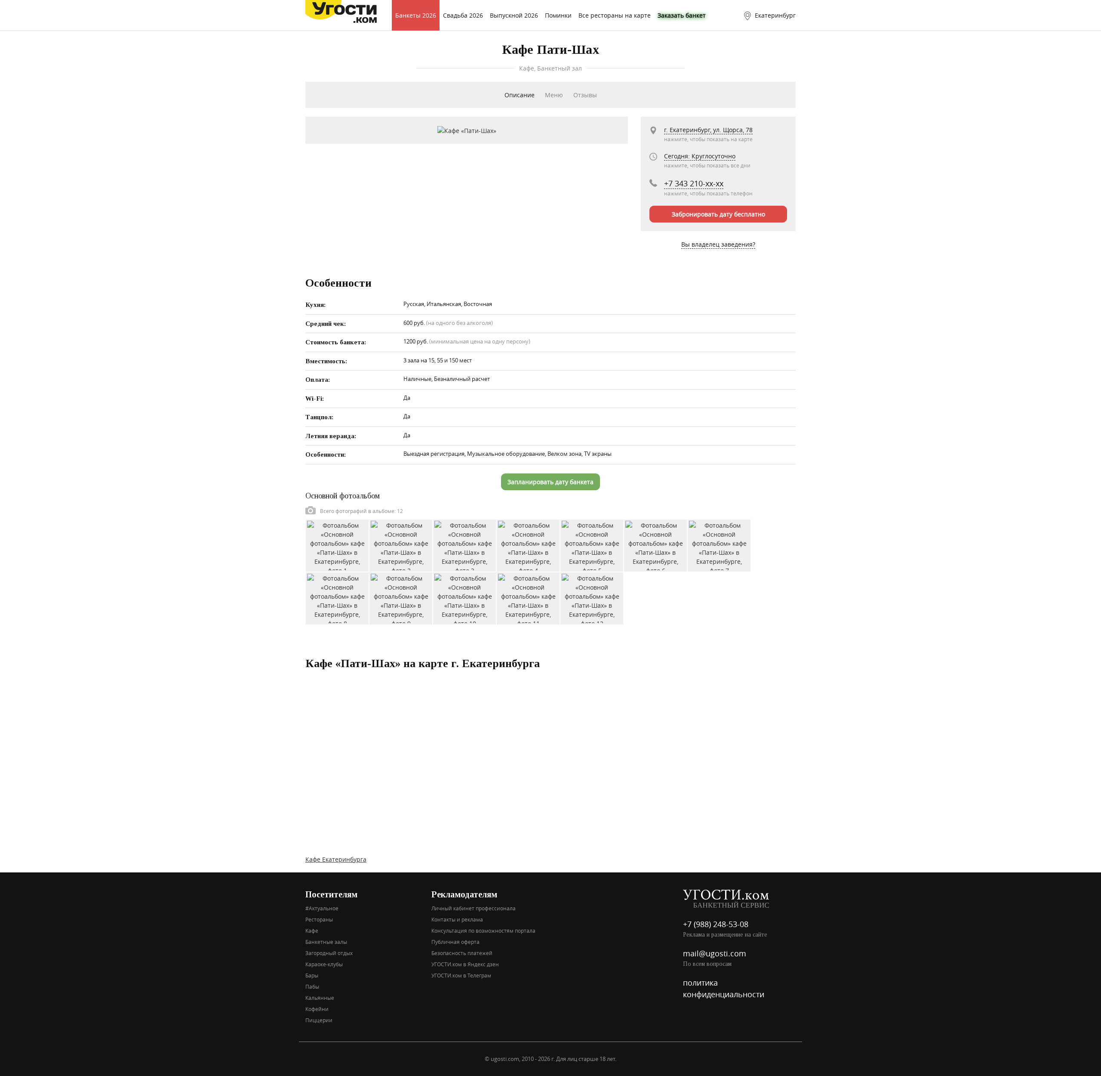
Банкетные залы (326, 941)
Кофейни (317, 1008)
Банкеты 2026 (415, 15)
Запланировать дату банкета (550, 482)
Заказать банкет (682, 15)
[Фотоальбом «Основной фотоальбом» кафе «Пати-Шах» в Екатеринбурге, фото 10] (464, 598)
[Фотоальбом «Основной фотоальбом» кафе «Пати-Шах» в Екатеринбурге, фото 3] (464, 545)
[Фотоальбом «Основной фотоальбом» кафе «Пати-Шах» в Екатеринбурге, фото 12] (592, 598)
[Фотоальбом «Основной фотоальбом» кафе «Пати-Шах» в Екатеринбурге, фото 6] (655, 545)
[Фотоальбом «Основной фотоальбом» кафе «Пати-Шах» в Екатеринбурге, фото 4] (528, 545)
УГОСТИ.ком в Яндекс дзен (465, 964)
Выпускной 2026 (514, 15)
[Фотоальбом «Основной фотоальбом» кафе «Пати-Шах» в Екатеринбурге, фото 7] (719, 545)
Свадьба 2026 (463, 15)
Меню (554, 95)
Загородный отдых (329, 952)
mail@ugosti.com (714, 953)
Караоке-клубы (324, 964)
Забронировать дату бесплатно (718, 214)
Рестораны (319, 919)
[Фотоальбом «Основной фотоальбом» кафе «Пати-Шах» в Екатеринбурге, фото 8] (337, 598)
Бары (311, 975)
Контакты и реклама (457, 919)
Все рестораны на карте (614, 15)
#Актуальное (321, 908)
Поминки (558, 15)
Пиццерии (318, 1020)
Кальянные (319, 997)
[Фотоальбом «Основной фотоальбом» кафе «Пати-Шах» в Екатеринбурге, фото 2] (401, 545)
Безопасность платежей (461, 952)
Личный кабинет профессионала (473, 908)
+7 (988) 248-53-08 (715, 924)
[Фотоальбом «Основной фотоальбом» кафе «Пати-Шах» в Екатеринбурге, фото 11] (528, 598)
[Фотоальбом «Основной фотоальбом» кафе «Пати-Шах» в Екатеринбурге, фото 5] (592, 545)
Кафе (311, 930)
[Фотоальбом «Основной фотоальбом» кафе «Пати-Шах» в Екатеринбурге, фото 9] (401, 598)
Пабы (312, 986)
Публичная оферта (455, 941)
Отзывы (585, 95)
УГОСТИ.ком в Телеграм (461, 975)
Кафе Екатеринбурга (335, 859)
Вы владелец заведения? (718, 244)
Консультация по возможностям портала (483, 930)
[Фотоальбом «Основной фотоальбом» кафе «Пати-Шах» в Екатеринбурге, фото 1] (337, 545)
